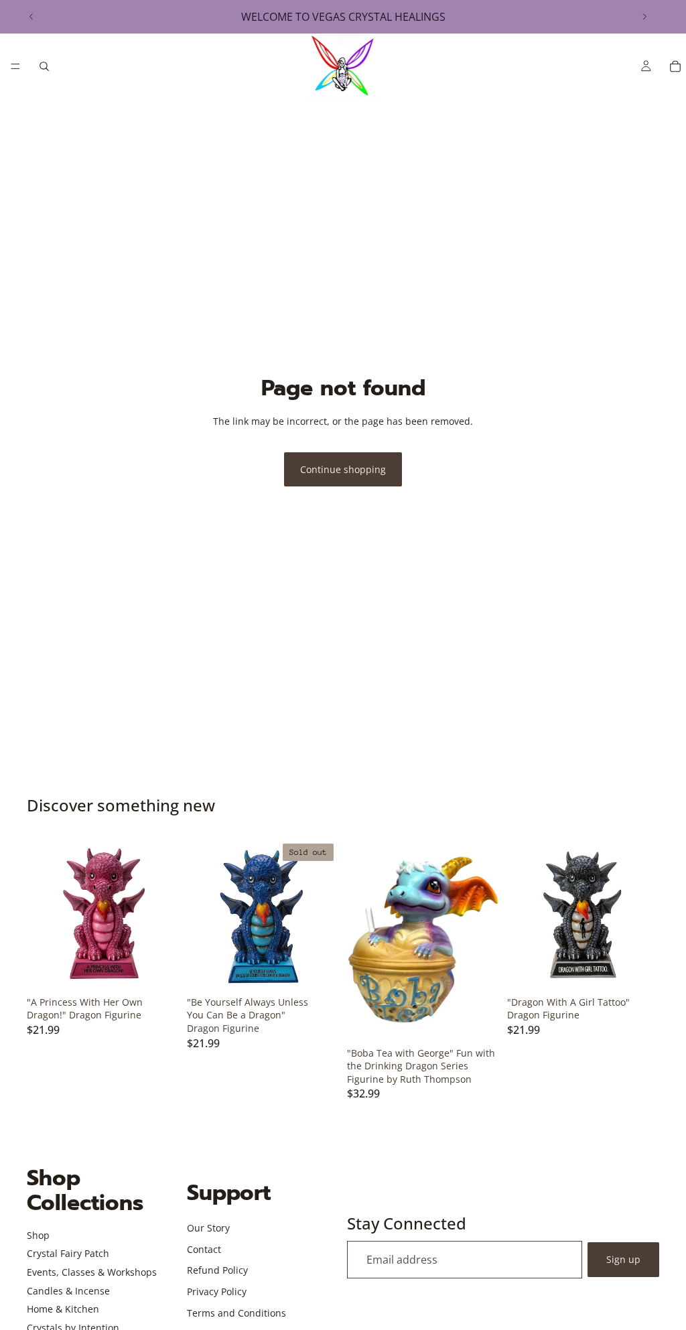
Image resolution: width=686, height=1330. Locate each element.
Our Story (208, 1227)
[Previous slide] (31, 16)
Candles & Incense (68, 1290)
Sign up (623, 1259)
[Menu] (15, 66)
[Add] (158, 969)
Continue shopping (343, 469)
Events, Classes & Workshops (92, 1272)
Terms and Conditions (236, 1313)
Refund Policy (217, 1270)
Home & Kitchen (63, 1309)
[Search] (44, 66)
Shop (38, 1235)
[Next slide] (644, 16)
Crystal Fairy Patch (68, 1253)
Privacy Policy (217, 1291)
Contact (204, 1249)
